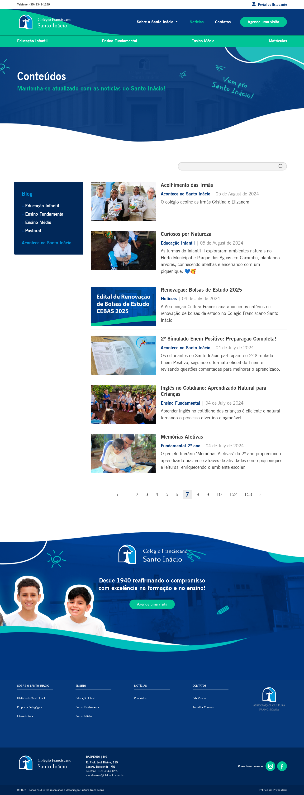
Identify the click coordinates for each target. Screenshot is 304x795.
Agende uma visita (263, 21)
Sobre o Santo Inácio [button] (156, 21)
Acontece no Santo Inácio (46, 242)
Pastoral (33, 230)
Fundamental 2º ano (181, 445)
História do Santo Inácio (31, 698)
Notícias (197, 21)
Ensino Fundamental (119, 40)
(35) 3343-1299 (39, 4)
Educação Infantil (32, 40)
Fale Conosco (200, 698)
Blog (27, 193)
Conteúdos (140, 698)
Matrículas (278, 40)
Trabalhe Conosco (203, 707)
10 (219, 494)
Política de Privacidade (273, 790)
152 (233, 494)
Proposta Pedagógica (29, 707)
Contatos (223, 21)
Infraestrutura (25, 716)
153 (248, 494)
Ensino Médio (202, 40)
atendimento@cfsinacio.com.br (105, 775)
